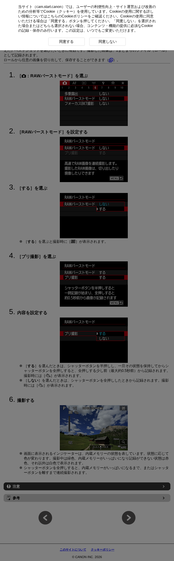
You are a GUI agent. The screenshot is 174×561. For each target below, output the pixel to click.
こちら (52, 16)
